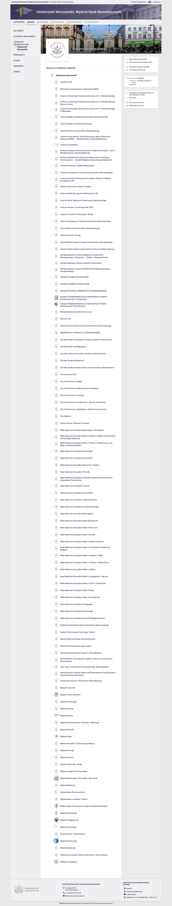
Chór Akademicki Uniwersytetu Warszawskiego (80, 228)
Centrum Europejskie (69, 145)
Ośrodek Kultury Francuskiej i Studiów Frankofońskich (83, 354)
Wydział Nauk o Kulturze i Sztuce (74, 799)
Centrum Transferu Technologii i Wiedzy (76, 214)
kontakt (129, 888)
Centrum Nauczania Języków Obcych (75, 186)
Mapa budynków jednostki (138, 59)
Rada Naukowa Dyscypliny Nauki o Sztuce (77, 569)
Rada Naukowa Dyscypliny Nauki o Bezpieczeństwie (82, 541)
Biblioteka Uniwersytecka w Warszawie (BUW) (79, 89)
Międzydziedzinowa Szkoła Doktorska (76, 312)
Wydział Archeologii (68, 702)
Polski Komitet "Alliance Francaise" (75, 423)
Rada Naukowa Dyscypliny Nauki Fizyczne (77, 535)
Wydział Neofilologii (68, 813)
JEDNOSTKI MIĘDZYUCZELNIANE (74, 277)
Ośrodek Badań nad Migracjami (73, 346)
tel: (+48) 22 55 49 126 (73, 893)
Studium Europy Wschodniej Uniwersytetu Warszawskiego (84, 625)
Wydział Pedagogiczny (69, 820)
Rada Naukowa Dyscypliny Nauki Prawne (77, 590)
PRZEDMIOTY (19, 55)
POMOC (17, 72)
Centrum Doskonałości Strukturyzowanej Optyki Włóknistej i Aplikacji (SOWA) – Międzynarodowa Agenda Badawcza (85, 137)
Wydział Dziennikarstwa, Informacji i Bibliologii (79, 722)
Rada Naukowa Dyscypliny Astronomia (76, 458)
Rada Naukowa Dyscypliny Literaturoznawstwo (79, 507)
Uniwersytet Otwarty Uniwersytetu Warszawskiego (81, 681)
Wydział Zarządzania (68, 862)
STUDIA (17, 60)
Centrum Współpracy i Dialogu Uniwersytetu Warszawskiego (85, 221)
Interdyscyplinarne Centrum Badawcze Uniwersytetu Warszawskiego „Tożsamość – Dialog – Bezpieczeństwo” (84, 256)
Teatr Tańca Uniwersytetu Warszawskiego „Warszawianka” (84, 667)
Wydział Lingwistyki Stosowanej (73, 771)
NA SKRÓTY (19, 31)
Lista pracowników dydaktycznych (140, 62)
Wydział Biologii (66, 709)
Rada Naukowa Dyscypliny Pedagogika (76, 604)
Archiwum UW (66, 82)
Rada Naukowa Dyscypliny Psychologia (76, 611)
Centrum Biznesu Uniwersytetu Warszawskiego (79, 131)
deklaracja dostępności (134, 891)
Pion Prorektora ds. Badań (71, 381)
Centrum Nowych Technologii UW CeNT (77, 207)
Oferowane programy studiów (139, 67)
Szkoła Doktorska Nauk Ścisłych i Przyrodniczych (81, 653)
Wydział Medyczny (67, 785)
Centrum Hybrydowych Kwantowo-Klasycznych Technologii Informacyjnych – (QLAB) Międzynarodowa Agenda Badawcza (86, 158)
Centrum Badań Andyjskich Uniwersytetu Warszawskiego (84, 117)
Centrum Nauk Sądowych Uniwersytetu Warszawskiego (83, 200)
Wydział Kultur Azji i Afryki (71, 764)
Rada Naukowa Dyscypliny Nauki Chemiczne (78, 528)
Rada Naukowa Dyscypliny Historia (74, 486)
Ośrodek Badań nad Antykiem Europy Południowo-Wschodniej (86, 340)
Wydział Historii (66, 757)
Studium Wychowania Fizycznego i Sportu (77, 632)
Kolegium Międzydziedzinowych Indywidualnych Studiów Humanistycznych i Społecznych (83, 298)
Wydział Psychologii (68, 841)
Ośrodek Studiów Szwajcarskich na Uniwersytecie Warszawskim (87, 367)
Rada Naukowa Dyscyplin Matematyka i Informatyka (82, 430)
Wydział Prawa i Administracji (72, 834)
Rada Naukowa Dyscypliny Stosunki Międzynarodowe (82, 618)
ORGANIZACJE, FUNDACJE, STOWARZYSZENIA (80, 333)
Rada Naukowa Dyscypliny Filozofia (75, 472)
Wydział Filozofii (67, 729)
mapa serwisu (131, 894)
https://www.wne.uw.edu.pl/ (74, 896)
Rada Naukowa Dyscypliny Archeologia (76, 451)
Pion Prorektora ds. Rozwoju (72, 395)
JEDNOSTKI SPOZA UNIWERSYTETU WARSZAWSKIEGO (83, 291)
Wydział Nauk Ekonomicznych (72, 792)
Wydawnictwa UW (67, 688)
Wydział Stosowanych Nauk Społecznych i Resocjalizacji (84, 855)
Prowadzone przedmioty (137, 70)
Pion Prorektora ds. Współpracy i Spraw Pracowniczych (83, 409)
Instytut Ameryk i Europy (70, 235)
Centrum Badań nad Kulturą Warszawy (76, 124)
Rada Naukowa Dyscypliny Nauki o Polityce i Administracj (84, 562)
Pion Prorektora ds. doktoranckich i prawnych (79, 388)
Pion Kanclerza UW (68, 374)
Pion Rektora (65, 416)
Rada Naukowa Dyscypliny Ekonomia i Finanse (79, 465)
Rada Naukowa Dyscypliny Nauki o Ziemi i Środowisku (83, 583)
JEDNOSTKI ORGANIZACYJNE (21, 43)
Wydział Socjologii (68, 848)
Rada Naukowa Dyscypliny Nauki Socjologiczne (80, 597)
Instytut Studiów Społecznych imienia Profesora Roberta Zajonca (87, 249)
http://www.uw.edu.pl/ (136, 102)
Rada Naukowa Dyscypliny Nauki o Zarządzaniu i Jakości (84, 576)
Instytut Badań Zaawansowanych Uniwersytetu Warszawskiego (86, 242)
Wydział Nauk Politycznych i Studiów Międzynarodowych (83, 806)
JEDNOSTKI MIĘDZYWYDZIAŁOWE (74, 284)
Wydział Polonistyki (68, 827)
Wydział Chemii (66, 716)
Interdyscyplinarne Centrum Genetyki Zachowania (80, 263)
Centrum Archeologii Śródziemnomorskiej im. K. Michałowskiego (87, 96)
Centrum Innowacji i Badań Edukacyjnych (77, 165)
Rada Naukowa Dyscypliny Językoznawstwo (78, 500)
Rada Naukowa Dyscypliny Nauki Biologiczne (79, 521)
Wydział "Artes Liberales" (70, 695)
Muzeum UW (65, 319)
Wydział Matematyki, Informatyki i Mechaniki (79, 778)
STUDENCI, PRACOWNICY (25, 36)
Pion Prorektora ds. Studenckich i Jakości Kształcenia (83, 402)
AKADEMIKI (18, 66)
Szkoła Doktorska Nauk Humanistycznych (77, 639)
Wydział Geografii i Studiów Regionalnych (77, 743)
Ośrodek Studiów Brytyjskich (72, 360)
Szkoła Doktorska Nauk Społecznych (75, 646)
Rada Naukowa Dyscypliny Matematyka (76, 514)
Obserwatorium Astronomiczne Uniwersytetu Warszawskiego (85, 326)
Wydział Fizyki (66, 736)
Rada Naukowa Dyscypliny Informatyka (76, 493)
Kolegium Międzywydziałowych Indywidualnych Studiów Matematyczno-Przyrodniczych (83, 305)
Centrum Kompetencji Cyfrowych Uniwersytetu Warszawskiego (86, 172)
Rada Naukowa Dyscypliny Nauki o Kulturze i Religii (81, 555)
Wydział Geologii (67, 750)
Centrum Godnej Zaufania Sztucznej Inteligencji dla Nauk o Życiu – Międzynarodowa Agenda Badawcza (88, 151)
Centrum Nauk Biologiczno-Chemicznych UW (79, 193)
